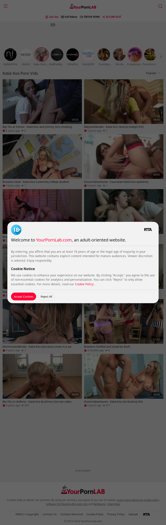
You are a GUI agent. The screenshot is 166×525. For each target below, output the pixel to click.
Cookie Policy (84, 284)
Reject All (46, 296)
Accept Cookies (23, 296)
